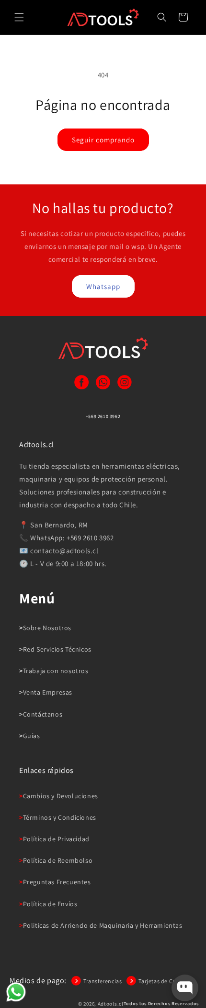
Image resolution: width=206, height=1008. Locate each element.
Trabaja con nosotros (56, 670)
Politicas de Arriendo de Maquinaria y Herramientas (103, 925)
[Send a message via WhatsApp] (16, 992)
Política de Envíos (50, 904)
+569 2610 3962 (103, 416)
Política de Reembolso (58, 860)
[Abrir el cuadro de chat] (185, 988)
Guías (31, 735)
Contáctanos (43, 714)
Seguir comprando (103, 139)
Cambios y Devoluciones (60, 796)
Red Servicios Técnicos (57, 649)
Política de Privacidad (56, 839)
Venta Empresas (47, 692)
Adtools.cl (111, 1003)
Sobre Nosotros (47, 627)
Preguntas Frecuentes (57, 882)
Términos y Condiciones (59, 817)
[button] (19, 17)
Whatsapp (103, 286)
